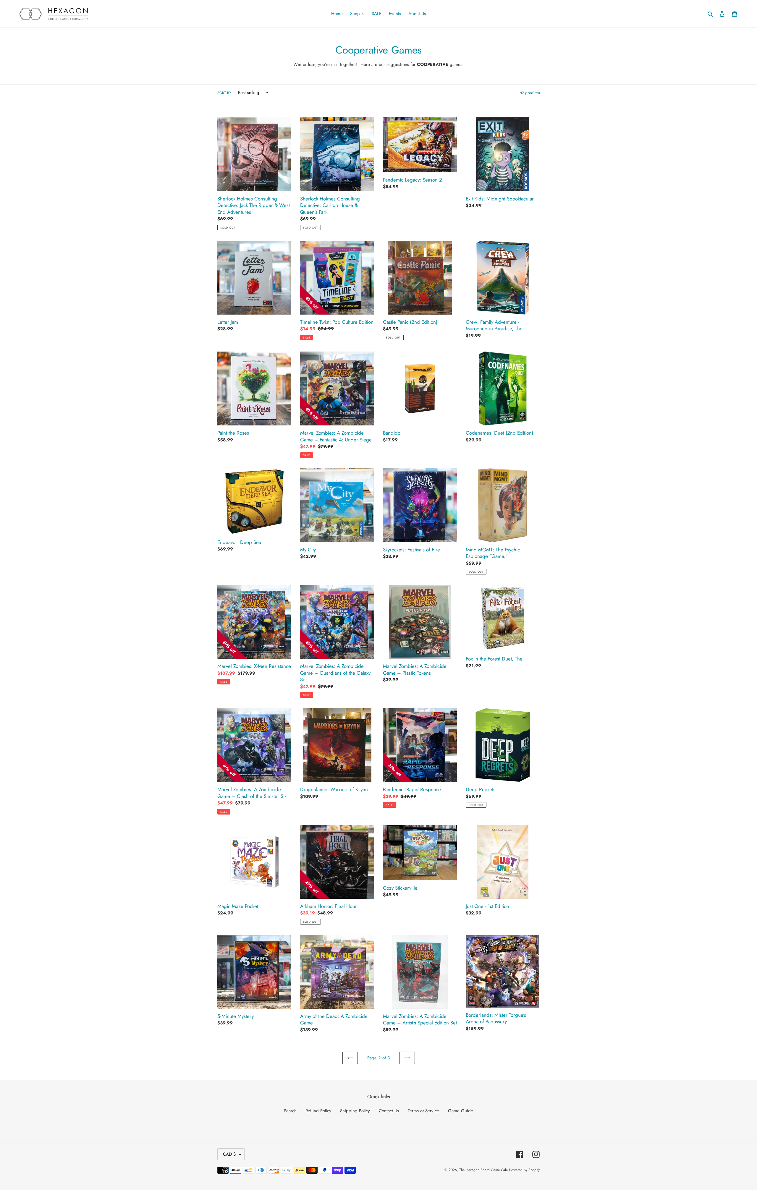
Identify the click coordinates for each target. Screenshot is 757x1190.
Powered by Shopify (524, 1170)
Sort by (224, 92)
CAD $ (229, 1154)
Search (290, 1111)
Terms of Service (423, 1111)
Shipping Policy (355, 1111)
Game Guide (460, 1111)
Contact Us (389, 1111)
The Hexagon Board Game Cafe (483, 1170)
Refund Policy (318, 1111)
